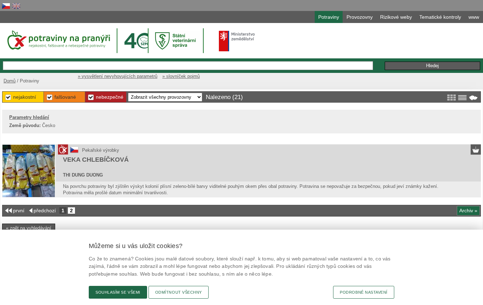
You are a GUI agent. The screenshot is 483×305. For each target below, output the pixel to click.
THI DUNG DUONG (83, 175)
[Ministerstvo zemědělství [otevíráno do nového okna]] (237, 41)
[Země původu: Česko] (74, 152)
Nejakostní (24, 97)
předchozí (45, 210)
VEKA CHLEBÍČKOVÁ (96, 159)
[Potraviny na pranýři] (58, 40)
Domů (10, 81)
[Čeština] (6, 6)
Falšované (65, 97)
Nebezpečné (109, 97)
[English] (16, 6)
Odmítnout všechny (178, 292)
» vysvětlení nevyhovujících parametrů (117, 76)
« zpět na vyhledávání (28, 228)
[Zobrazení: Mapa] (473, 97)
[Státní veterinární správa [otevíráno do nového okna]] (176, 40)
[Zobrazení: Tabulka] (462, 97)
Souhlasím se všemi (117, 292)
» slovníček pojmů (181, 76)
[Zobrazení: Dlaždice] (451, 97)
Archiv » (468, 210)
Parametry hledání (29, 117)
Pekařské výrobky (100, 150)
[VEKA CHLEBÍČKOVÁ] (28, 170)
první (18, 210)
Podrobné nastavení (364, 292)
